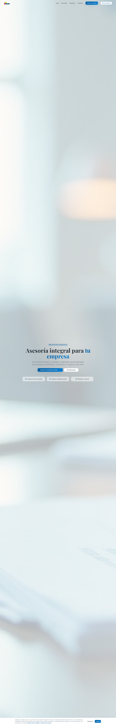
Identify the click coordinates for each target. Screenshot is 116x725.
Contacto (80, 3)
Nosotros (72, 3)
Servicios (64, 3)
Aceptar (98, 721)
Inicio (57, 3)
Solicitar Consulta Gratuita (49, 370)
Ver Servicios (71, 370)
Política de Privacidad (33, 723)
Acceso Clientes (106, 3)
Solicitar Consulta (92, 3)
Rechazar (90, 721)
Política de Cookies (46, 723)
